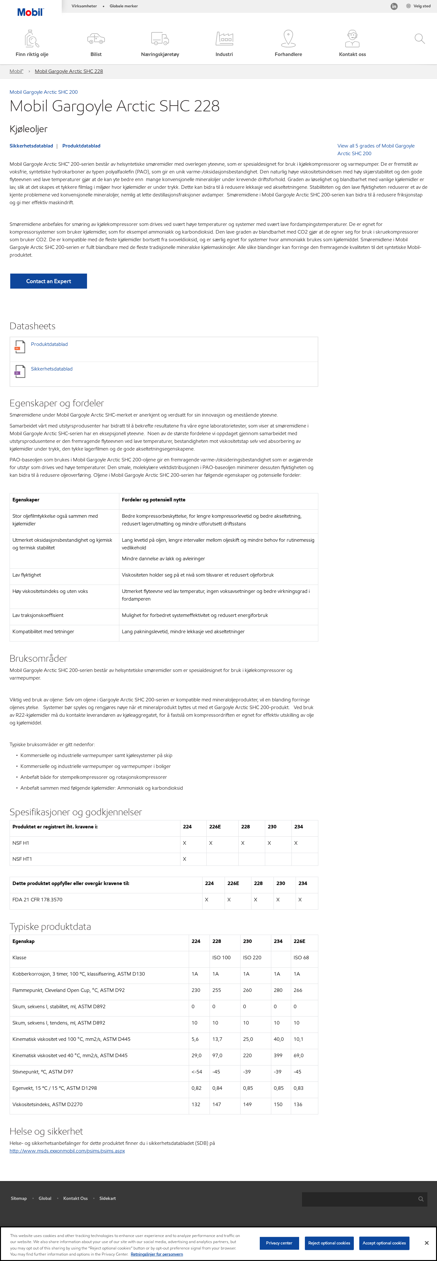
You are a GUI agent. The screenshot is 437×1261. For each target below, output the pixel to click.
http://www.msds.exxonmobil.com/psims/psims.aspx (67, 1150)
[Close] (427, 1243)
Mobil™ (16, 71)
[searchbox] (358, 1199)
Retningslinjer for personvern (157, 1254)
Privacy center (279, 1243)
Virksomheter (84, 6)
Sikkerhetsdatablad (31, 145)
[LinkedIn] (394, 7)
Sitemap (19, 1198)
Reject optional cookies (329, 1243)
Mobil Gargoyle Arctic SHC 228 (69, 71)
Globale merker (124, 6)
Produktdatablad (81, 145)
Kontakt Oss (75, 1198)
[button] (96, 44)
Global (45, 1198)
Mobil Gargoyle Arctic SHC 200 (44, 92)
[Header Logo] (31, 8)
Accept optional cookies (384, 1243)
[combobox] (364, 1199)
